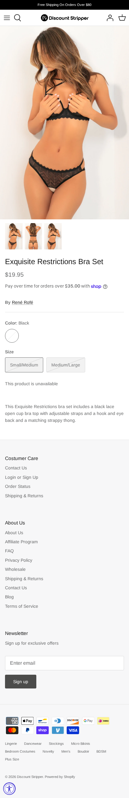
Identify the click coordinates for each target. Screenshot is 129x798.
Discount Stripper (30, 777)
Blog (9, 596)
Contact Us (16, 467)
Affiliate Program (21, 541)
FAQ (9, 550)
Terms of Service (21, 606)
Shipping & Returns (24, 495)
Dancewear (33, 743)
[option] (64, 122)
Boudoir (83, 751)
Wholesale (15, 569)
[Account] (108, 18)
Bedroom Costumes (20, 751)
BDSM (101, 751)
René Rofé (22, 302)
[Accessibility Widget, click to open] (9, 788)
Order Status (17, 486)
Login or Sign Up (21, 477)
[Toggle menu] (7, 18)
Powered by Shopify (60, 777)
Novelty (48, 751)
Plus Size (12, 759)
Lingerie (11, 743)
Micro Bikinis (80, 743)
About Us (14, 532)
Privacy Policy (18, 560)
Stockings (56, 743)
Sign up (20, 681)
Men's (65, 751)
